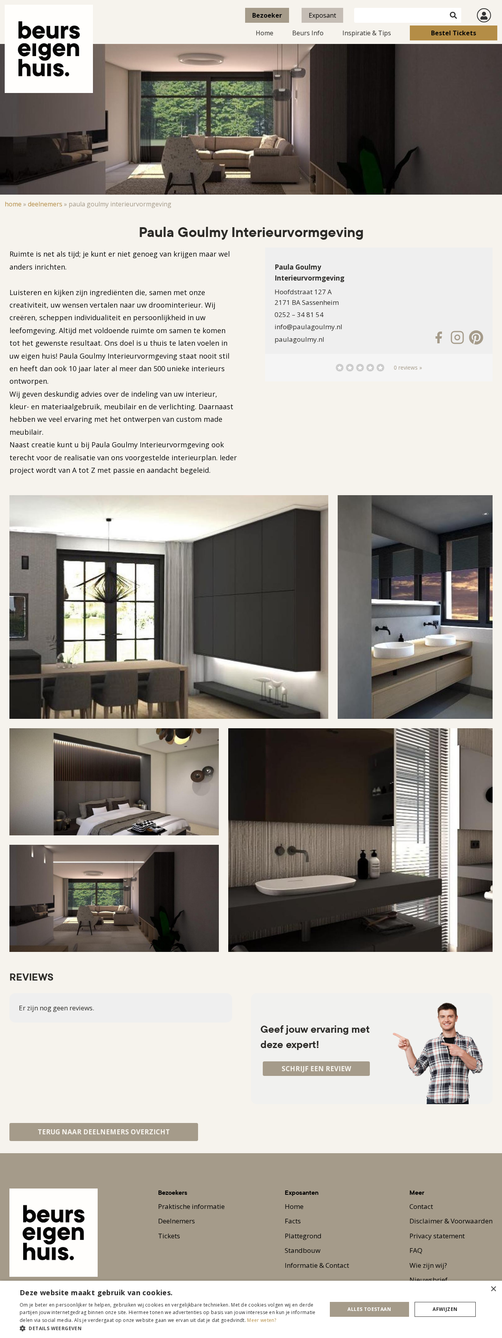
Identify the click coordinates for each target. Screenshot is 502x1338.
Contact (421, 1206)
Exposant (322, 15)
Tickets (169, 1235)
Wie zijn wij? (428, 1265)
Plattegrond (303, 1235)
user (484, 15)
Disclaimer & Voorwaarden (451, 1220)
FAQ (415, 1250)
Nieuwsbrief (428, 1279)
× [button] (493, 1289)
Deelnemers (45, 204)
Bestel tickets (453, 33)
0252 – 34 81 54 (299, 314)
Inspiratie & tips (366, 33)
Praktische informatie (191, 1206)
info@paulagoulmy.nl (308, 326)
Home (264, 33)
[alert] (251, 1309)
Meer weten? (261, 1320)
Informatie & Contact (317, 1265)
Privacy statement (437, 1235)
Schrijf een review (316, 1068)
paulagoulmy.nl (299, 339)
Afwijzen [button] (445, 1309)
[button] (169, 1328)
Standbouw (302, 1250)
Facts (293, 1220)
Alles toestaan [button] (369, 1309)
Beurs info (308, 33)
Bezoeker (267, 15)
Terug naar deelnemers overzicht (104, 1131)
